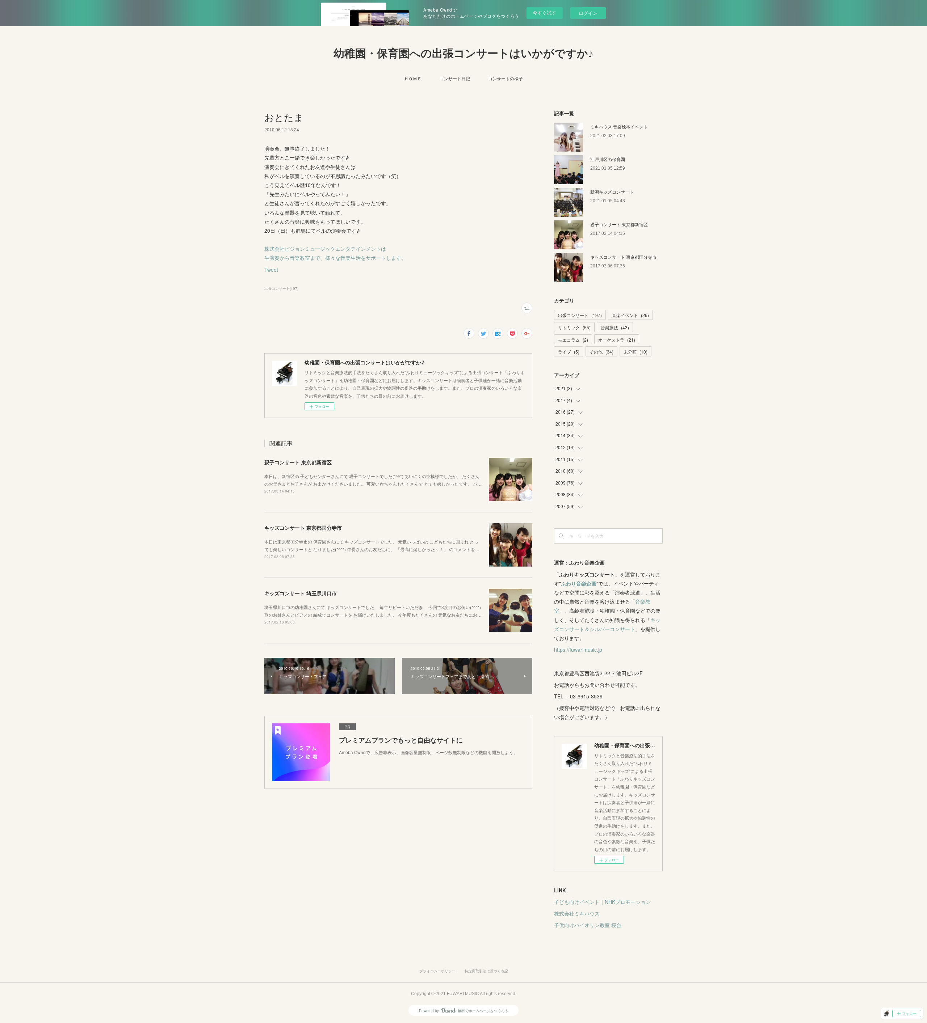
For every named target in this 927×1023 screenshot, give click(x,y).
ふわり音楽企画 (578, 583)
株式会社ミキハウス (577, 913)
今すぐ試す (544, 12)
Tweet (271, 269)
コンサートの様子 (505, 78)
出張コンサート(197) (281, 288)
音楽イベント (630, 315)
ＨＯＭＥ (412, 78)
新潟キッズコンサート (612, 192)
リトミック (574, 327)
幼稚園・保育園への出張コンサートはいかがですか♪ (463, 53)
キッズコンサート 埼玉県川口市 (300, 593)
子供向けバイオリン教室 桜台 (587, 925)
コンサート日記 (455, 78)
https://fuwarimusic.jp (578, 649)
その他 (601, 351)
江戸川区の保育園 (607, 159)
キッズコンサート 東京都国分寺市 (303, 527)
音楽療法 (615, 327)
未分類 (635, 351)
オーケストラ (616, 340)
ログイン (588, 12)
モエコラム (573, 340)
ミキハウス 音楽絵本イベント (619, 126)
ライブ (568, 351)
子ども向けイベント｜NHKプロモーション (602, 901)
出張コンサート (580, 315)
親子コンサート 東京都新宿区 (298, 462)
